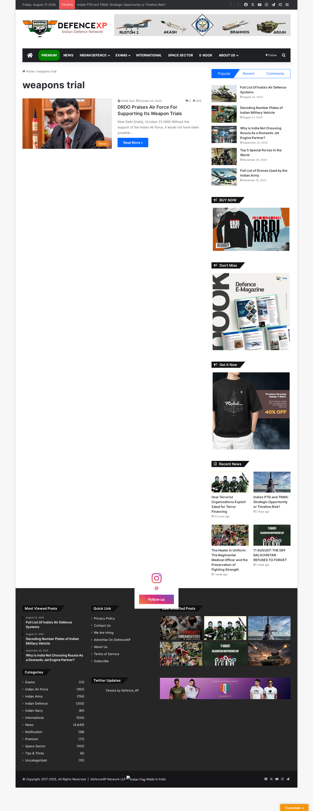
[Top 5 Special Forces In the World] (224, 156)
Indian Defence (93, 55)
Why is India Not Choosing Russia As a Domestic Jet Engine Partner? (260, 133)
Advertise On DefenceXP (112, 640)
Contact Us (102, 625)
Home (30, 71)
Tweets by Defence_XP (122, 690)
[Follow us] (156, 580)
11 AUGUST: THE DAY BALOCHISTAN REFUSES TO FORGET (119, 4)
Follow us (156, 599)
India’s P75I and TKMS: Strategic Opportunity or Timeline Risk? (270, 502)
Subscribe (101, 661)
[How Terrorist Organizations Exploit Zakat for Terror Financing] (230, 482)
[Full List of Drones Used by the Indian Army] (224, 176)
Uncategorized (36, 760)
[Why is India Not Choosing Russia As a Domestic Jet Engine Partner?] (224, 134)
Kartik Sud (127, 100)
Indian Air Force (36, 689)
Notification (33, 732)
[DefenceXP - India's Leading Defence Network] (64, 29)
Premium (49, 55)
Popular (224, 73)
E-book (205, 55)
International (149, 55)
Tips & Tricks (34, 753)
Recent (248, 73)
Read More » (133, 142)
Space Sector (180, 55)
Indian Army (34, 696)
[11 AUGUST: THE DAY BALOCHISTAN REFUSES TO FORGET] (272, 535)
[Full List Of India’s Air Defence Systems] (224, 93)
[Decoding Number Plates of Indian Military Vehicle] (224, 114)
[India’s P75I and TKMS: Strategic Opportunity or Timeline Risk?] (272, 482)
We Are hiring (103, 632)
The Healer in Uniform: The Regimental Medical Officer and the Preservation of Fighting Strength (229, 559)
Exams (121, 55)
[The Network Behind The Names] (181, 628)
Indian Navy (34, 710)
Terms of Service (106, 654)
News (68, 55)
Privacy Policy (104, 618)
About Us (227, 55)
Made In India (155, 779)
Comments (275, 73)
